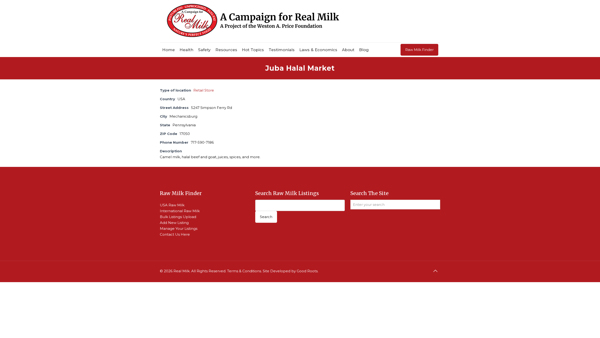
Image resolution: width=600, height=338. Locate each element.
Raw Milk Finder (419, 49)
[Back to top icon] (435, 271)
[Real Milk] (253, 21)
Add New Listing (174, 222)
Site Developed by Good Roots (290, 271)
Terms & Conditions (244, 271)
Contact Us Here (175, 234)
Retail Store (203, 90)
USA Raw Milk (172, 205)
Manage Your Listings (178, 228)
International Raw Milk (180, 211)
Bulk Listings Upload (178, 217)
